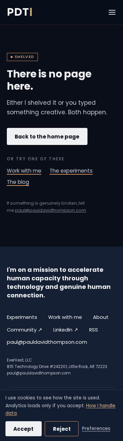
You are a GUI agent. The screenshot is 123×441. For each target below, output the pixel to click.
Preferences (96, 428)
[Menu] (112, 12)
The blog (18, 182)
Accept (23, 428)
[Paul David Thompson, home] (19, 12)
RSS (93, 329)
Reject (62, 428)
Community (24, 329)
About (101, 317)
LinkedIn (65, 329)
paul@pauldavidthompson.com (50, 210)
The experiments (71, 170)
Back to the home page (47, 136)
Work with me (24, 170)
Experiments (22, 317)
